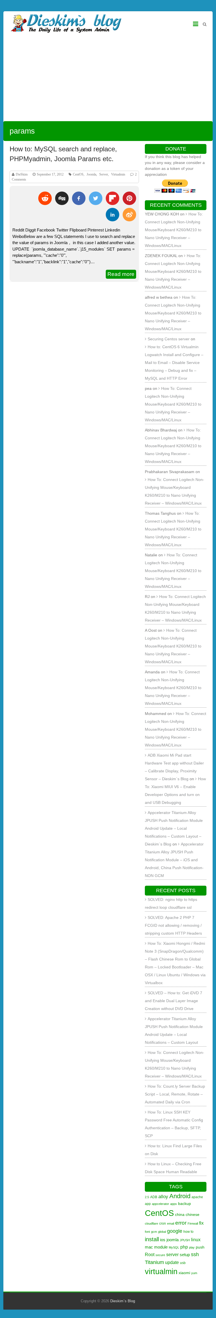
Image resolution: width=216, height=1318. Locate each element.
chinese (192, 1214)
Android (179, 1196)
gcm (154, 1231)
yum (194, 1273)
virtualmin (161, 1271)
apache (197, 1197)
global (162, 1231)
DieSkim (22, 174)
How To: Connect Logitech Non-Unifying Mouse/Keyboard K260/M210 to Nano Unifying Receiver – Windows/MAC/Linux (174, 230)
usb (183, 1263)
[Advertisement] (108, 78)
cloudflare (151, 1223)
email (170, 1223)
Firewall (193, 1223)
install (152, 1239)
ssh (195, 1254)
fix (201, 1222)
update (172, 1262)
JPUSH (185, 1240)
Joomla (91, 174)
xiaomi (184, 1272)
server (172, 1254)
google (174, 1231)
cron (162, 1223)
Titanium (154, 1262)
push (200, 1247)
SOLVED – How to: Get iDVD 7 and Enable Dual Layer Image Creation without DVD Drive (173, 1001)
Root (149, 1254)
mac (149, 1247)
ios (162, 1239)
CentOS (78, 174)
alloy (163, 1196)
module (161, 1247)
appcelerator (160, 1203)
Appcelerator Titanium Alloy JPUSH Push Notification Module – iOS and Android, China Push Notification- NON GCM (174, 860)
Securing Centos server (169, 339)
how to (188, 1232)
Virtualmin (118, 174)
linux (196, 1239)
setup (185, 1254)
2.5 (147, 1197)
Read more (120, 274)
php (184, 1246)
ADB (153, 1197)
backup (184, 1203)
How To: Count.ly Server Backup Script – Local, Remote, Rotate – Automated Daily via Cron (175, 1094)
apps (173, 1203)
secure (160, 1255)
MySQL (174, 1247)
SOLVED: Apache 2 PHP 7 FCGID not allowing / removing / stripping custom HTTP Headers (173, 925)
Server (103, 174)
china (179, 1214)
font (147, 1231)
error (180, 1223)
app (148, 1204)
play (192, 1247)
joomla (172, 1239)
